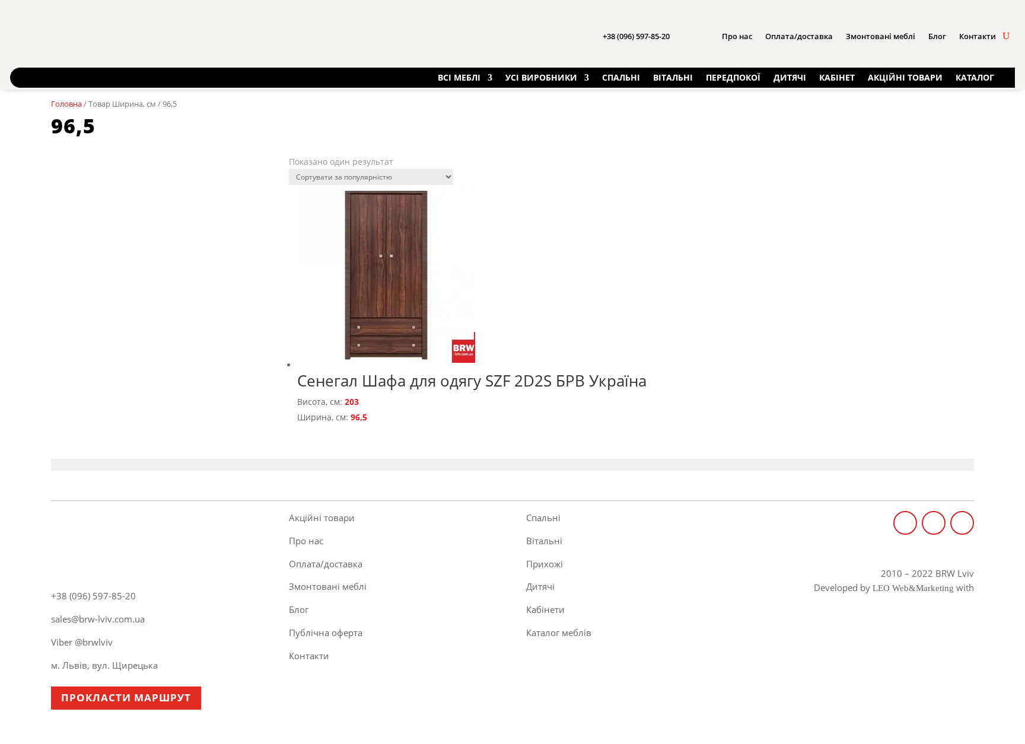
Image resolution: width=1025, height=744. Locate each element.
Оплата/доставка (799, 36)
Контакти (977, 36)
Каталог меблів (558, 632)
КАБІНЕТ (837, 77)
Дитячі (540, 586)
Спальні (543, 517)
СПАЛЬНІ (621, 77)
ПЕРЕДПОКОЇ (733, 77)
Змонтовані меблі (880, 36)
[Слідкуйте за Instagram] (934, 523)
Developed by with (894, 587)
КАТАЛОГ (975, 77)
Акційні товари (322, 517)
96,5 (359, 417)
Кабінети (545, 609)
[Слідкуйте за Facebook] (905, 523)
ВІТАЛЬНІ (673, 77)
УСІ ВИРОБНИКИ (541, 77)
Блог (937, 36)
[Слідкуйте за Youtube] (962, 523)
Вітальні (544, 541)
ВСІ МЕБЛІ (459, 77)
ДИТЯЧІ (789, 77)
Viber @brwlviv (82, 642)
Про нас (737, 36)
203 (352, 401)
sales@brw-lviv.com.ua (98, 619)
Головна (66, 103)
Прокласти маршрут (126, 697)
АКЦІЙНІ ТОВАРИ (905, 77)
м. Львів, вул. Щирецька (104, 665)
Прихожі (544, 564)
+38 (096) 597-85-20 (636, 36)
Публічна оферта (325, 632)
